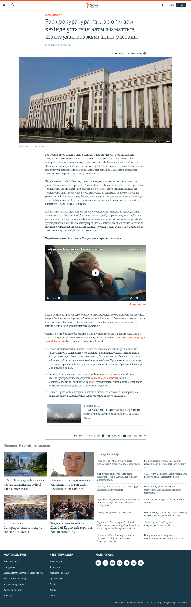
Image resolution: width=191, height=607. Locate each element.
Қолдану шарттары (14, 584)
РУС (172, 5)
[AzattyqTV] (163, 5)
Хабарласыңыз (11, 561)
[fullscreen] (143, 298)
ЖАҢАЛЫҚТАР (53, 15)
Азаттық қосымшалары (16, 578)
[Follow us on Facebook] (98, 563)
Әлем (52, 595)
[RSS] (134, 563)
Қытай (53, 590)
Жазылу (8, 595)
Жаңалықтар (56, 561)
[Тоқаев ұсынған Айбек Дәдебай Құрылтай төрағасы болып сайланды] (72, 507)
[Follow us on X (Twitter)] (105, 563)
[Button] (119, 54)
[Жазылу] (141, 563)
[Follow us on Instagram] (119, 563)
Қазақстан (55, 567)
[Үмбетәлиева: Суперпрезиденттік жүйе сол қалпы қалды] (25, 507)
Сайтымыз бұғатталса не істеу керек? (23, 573)
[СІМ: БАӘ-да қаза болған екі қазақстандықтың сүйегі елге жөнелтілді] (25, 464)
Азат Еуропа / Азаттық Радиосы (68, 253)
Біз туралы (9, 567)
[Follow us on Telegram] (127, 563)
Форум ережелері (13, 590)
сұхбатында (101, 166)
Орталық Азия (57, 578)
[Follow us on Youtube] (112, 563)
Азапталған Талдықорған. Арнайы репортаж (75, 249)
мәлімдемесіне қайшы (104, 378)
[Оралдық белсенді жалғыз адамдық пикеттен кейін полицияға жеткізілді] (72, 464)
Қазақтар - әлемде (59, 573)
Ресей (53, 584)
